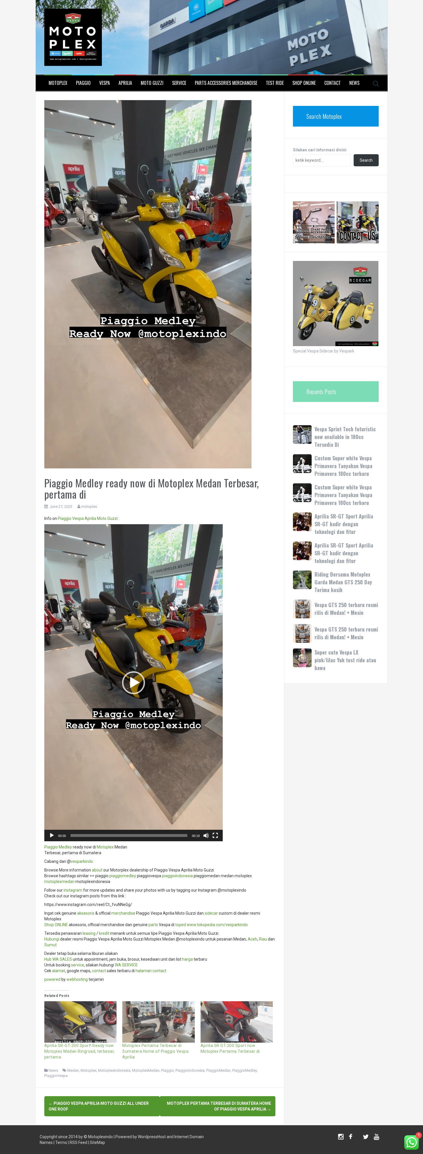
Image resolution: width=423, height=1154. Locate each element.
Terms (61, 1142)
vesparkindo (82, 861)
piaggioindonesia (177, 875)
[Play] (52, 835)
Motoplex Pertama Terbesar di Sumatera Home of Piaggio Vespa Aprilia (155, 1051)
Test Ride (275, 83)
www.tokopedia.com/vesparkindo (217, 924)
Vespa (104, 83)
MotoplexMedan (145, 1070)
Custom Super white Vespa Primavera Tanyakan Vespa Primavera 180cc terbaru (343, 465)
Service (179, 83)
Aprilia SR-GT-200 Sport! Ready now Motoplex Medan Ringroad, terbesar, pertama (79, 1051)
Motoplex (58, 83)
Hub (48, 959)
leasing (89, 933)
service (77, 965)
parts (153, 924)
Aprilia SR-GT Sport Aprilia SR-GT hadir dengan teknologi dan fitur (344, 523)
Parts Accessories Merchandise (226, 83)
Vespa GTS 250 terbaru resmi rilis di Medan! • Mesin (346, 608)
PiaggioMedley (244, 1070)
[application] (133, 682)
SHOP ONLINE (304, 83)
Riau (263, 939)
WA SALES (62, 959)
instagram (73, 890)
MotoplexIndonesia (114, 1070)
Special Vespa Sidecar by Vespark (323, 351)
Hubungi (51, 939)
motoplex (89, 506)
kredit (104, 933)
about (97, 870)
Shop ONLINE (56, 924)
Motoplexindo (100, 1136)
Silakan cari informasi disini (319, 150)
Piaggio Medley (58, 847)
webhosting (77, 979)
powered (52, 979)
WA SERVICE (126, 965)
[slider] (128, 835)
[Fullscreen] (215, 835)
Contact (332, 83)
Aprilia (125, 83)
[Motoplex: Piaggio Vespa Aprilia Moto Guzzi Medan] (73, 37)
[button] (133, 682)
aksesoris (85, 913)
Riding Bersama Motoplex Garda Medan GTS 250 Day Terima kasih (343, 582)
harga (187, 959)
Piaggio (83, 83)
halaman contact (151, 970)
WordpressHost (152, 1136)
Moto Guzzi (152, 83)
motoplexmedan (59, 881)
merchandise (123, 913)
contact (99, 970)
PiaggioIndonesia (190, 1070)
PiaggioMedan (218, 1070)
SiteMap (97, 1142)
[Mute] (206, 835)
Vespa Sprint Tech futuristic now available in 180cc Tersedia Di (345, 436)
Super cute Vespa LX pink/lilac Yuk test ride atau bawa (345, 660)
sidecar (211, 913)
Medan (73, 1070)
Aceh (252, 939)
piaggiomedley (122, 875)
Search (366, 160)
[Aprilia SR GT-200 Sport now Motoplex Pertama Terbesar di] (237, 1022)
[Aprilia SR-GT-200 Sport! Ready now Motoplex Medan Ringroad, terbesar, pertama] (80, 1022)
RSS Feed (78, 1142)
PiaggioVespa (56, 1075)
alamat (58, 970)
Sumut (50, 945)
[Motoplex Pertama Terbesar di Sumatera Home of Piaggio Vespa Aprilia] (158, 1022)
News (354, 83)
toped (180, 924)
